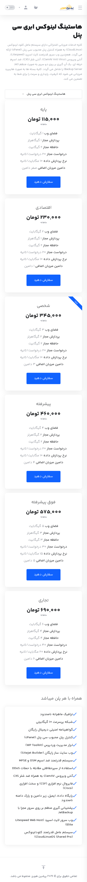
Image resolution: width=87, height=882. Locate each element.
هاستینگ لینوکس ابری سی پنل (46, 94)
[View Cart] (36, 7)
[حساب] (24, 7)
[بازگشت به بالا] (43, 867)
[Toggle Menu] (80, 7)
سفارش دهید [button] (43, 182)
